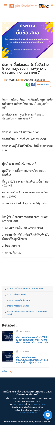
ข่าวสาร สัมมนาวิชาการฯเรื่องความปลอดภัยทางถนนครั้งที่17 (28, 313)
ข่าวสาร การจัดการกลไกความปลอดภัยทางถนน (26, 288)
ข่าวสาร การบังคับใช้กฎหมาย (18, 300)
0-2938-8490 (19, 404)
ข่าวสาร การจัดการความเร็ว (18, 305)
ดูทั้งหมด (6, 371)
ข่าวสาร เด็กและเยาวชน (16, 294)
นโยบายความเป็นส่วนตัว (27, 412)
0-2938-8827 (39, 404)
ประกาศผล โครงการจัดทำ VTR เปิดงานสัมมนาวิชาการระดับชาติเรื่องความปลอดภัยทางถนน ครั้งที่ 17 (32, 341)
